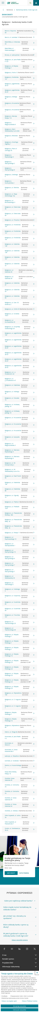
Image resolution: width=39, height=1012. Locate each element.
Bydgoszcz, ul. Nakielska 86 (16, 490)
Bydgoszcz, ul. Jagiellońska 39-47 (17, 347)
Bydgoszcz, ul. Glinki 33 (18, 309)
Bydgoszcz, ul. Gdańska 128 (16, 245)
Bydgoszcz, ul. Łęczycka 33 (16, 438)
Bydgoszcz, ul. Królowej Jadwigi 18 (17, 405)
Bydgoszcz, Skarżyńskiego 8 (18, 169)
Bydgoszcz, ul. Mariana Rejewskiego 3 (17, 451)
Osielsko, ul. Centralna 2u (16, 786)
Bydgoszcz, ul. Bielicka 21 (16, 188)
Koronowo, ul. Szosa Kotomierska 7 (17, 750)
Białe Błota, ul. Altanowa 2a (16, 43)
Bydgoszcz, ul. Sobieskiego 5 (16, 583)
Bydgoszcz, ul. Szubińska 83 (16, 603)
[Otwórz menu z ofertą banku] (3, 3)
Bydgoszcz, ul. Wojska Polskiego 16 (17, 655)
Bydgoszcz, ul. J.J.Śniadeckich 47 (17, 379)
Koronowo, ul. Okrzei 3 (18, 744)
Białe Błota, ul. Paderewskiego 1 (17, 49)
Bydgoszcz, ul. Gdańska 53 (16, 290)
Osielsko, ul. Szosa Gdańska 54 (17, 805)
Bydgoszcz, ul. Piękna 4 (18, 502)
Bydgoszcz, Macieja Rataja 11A (18, 117)
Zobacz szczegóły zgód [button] (9, 1001)
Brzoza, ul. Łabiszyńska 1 (19, 55)
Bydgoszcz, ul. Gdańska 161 (16, 258)
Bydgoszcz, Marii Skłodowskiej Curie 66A (18, 130)
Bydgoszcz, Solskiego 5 (17, 175)
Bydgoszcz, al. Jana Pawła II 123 (18, 60)
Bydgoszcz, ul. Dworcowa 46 (16, 208)
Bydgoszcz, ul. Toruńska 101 (16, 616)
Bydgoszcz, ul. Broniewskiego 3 (17, 201)
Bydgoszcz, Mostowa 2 (17, 136)
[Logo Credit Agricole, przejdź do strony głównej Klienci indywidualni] (12, 3)
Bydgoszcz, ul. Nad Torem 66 (16, 477)
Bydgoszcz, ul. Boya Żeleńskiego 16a (17, 195)
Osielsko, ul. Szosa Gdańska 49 (17, 799)
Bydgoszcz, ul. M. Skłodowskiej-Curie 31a (18, 470)
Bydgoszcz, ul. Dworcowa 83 (16, 214)
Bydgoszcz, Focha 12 (19, 72)
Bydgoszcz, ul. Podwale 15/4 (16, 507)
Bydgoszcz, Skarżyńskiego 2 (18, 162)
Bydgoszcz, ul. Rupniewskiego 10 (17, 538)
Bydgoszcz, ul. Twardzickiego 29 (17, 622)
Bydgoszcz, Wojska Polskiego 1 (18, 713)
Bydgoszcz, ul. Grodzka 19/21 (16, 314)
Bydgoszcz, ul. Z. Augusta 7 (16, 700)
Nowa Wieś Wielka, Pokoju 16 (18, 773)
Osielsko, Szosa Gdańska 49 (18, 779)
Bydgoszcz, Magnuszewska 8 (18, 123)
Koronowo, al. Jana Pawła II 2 (16, 737)
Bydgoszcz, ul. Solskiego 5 (16, 590)
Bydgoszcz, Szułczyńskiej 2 (18, 182)
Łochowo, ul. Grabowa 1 (19, 761)
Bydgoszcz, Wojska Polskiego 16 (18, 720)
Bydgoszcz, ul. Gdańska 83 (16, 297)
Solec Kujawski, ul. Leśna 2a (16, 816)
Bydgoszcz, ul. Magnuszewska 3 (17, 444)
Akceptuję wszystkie (19, 1006)
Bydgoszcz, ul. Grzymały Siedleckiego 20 (17, 327)
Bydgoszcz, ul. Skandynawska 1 (17, 544)
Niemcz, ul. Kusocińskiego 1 (16, 766)
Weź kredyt (11, 873)
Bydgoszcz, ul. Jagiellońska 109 (17, 334)
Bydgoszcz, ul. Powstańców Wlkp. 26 (17, 520)
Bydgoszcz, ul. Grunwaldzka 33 (17, 321)
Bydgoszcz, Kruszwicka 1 (18, 104)
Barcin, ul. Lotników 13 (18, 37)
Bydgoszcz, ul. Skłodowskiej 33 (17, 577)
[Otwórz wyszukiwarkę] (30, 3)
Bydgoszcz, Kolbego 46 (17, 97)
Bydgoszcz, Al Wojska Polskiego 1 (17, 67)
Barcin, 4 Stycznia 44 (19, 31)
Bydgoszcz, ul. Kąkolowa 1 (16, 386)
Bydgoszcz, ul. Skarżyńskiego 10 (17, 551)
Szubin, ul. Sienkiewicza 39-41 (17, 829)
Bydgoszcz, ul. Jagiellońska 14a (17, 340)
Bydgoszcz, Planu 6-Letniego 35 (17, 149)
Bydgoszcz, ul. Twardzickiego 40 (17, 629)
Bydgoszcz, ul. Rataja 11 (19, 532)
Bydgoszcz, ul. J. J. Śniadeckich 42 (17, 373)
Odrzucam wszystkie (19, 1010)
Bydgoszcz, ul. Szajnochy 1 (16, 596)
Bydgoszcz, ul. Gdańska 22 (16, 264)
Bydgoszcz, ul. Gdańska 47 (16, 284)
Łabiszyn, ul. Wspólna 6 (19, 756)
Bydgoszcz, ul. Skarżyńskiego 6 (17, 557)
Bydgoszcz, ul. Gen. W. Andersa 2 (17, 303)
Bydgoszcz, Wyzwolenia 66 (18, 726)
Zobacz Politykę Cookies (29, 1001)
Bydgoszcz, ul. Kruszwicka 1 (16, 418)
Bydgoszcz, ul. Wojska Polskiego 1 (17, 635)
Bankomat (10, 10)
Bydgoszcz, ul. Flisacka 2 (19, 220)
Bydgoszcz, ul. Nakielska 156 (16, 483)
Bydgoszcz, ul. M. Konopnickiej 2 (17, 464)
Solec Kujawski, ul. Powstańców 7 (17, 823)
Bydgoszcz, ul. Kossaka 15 (16, 399)
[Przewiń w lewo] (3, 9)
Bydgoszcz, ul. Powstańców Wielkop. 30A (18, 514)
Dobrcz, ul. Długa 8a (17, 732)
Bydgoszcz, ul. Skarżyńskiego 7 (17, 564)
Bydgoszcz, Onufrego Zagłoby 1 (18, 143)
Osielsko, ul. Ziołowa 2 (18, 811)
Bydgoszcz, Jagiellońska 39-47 (18, 84)
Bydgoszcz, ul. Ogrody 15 (16, 496)
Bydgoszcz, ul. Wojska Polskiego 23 (18, 661)
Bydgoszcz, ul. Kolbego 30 (16, 392)
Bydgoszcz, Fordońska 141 (18, 78)
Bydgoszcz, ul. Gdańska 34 (19, 271)
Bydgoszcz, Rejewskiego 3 (18, 156)
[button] (37, 973)
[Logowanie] (36, 3)
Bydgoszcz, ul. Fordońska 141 (16, 225)
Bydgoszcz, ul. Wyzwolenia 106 (17, 694)
